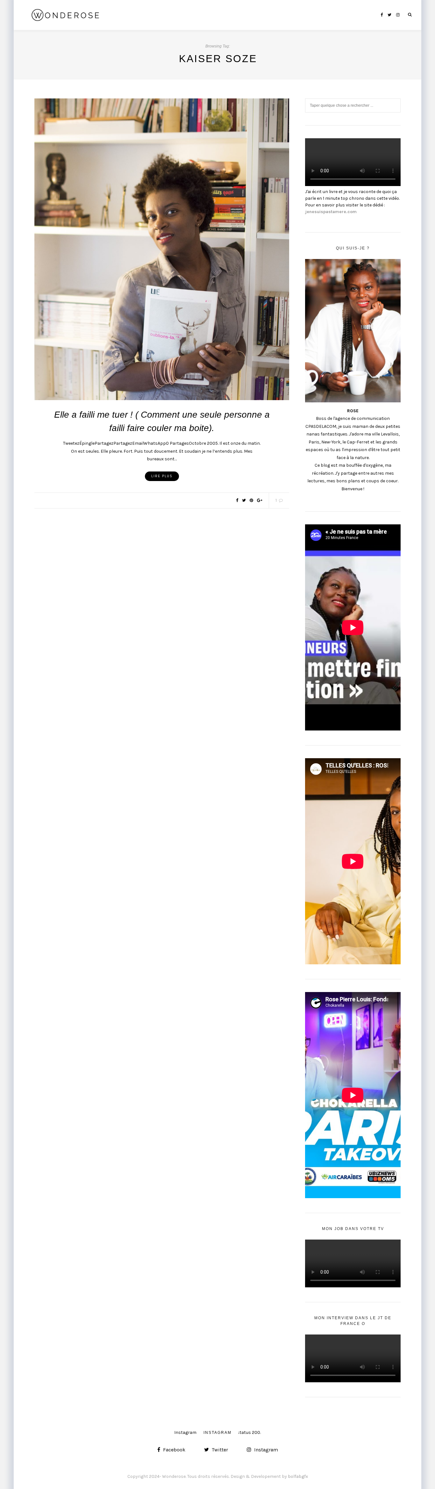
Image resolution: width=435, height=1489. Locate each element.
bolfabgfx (298, 1476)
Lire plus (162, 476)
